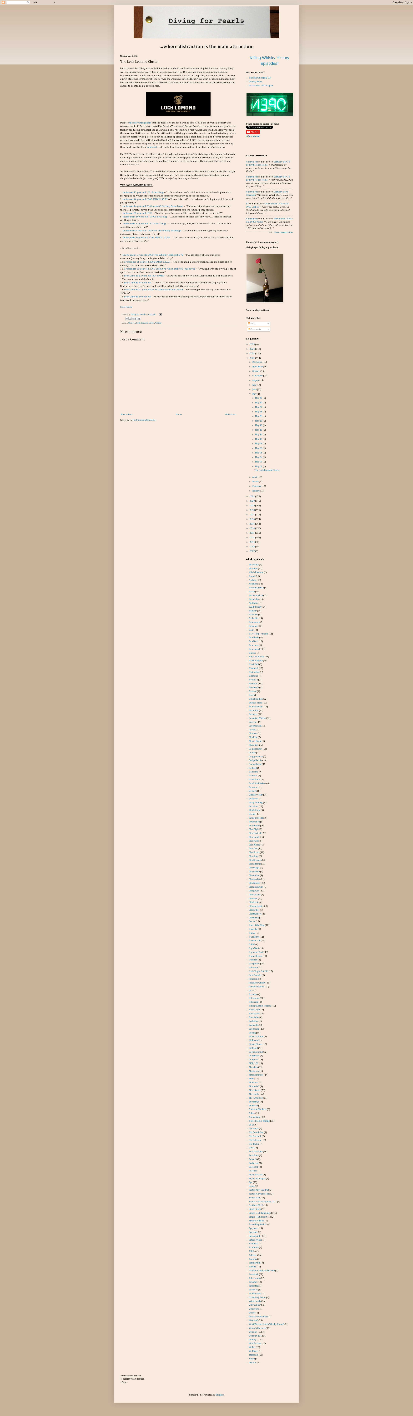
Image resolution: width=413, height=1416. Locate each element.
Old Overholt (255, 1136)
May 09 (259, 444)
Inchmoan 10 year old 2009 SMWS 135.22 (145, 199)
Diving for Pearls (138, 314)
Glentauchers (255, 914)
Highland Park (256, 952)
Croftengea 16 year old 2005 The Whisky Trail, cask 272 (153, 255)
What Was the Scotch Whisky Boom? (266, 1324)
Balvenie (253, 626)
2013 (252, 533)
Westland (253, 1320)
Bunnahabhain (256, 707)
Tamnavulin (254, 1263)
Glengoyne (254, 891)
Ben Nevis (254, 637)
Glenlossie (254, 902)
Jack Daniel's (255, 975)
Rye (250, 1182)
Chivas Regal (255, 741)
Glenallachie (255, 864)
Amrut (252, 576)
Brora (252, 695)
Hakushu (253, 929)
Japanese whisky (257, 983)
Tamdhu (253, 1259)
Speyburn (253, 1228)
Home (179, 414)
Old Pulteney (255, 1140)
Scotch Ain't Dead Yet (259, 1190)
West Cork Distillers (258, 1317)
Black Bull (254, 664)
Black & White (256, 660)
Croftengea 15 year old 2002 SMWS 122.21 (147, 262)
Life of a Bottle (256, 1036)
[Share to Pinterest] (139, 318)
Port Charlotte (256, 1151)
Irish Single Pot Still (258, 971)
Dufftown (253, 799)
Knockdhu (254, 1017)
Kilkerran (253, 1002)
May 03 (259, 462)
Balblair (253, 611)
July (254, 385)
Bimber (252, 653)
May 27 (259, 407)
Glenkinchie (255, 895)
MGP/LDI (253, 1063)
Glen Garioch (255, 833)
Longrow (253, 1059)
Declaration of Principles (261, 85)
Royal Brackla (255, 1175)
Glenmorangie (256, 906)
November (257, 367)
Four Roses (254, 826)
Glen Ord (253, 848)
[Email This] (127, 318)
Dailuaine (253, 772)
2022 (252, 358)
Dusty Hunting (256, 802)
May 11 (259, 439)
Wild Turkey (255, 1343)
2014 (252, 528)
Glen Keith (254, 841)
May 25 (259, 412)
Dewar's (253, 791)
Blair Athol (254, 672)
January (256, 491)
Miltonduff (254, 1086)
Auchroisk (254, 599)
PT (247, 204)
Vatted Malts (255, 1301)
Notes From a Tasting (259, 1121)
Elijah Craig (254, 810)
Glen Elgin (254, 829)
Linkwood (254, 1040)
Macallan (253, 1067)
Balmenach (254, 622)
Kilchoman (254, 998)
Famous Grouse (256, 818)
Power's (253, 1159)
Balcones (253, 615)
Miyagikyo (254, 1102)
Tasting (252, 1267)
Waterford (254, 1309)
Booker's (253, 680)
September (257, 376)
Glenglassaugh (256, 887)
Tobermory (254, 1278)
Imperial (253, 960)
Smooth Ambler (256, 1221)
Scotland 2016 (256, 1205)
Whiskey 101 (255, 1336)
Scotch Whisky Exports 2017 (263, 1201)
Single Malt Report (258, 1217)
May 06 (259, 448)
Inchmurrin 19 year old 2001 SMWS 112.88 (146, 237)
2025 (252, 344)
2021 (252, 496)
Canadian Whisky (257, 718)
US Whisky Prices (257, 1297)
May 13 (259, 434)
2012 (252, 537)
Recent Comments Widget (284, 232)
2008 (252, 547)
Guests (252, 921)
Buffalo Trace (255, 703)
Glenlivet (253, 898)
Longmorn (254, 1056)
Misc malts (254, 1094)
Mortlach (253, 1106)
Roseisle (253, 1171)
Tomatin (253, 1282)
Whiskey (253, 1332)
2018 (252, 510)
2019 (252, 506)
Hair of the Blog (257, 925)
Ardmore (253, 584)
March (255, 482)
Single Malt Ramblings (260, 1213)
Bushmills (254, 710)
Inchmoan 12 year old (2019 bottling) (143, 192)
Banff (251, 630)
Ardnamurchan (256, 588)
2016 (252, 519)
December (257, 362)
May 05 (259, 453)
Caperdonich (255, 726)
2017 (252, 515)
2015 (252, 524)
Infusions (253, 967)
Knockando (254, 1014)
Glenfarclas (254, 879)
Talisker (253, 1255)
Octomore (254, 1128)
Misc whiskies (256, 1098)
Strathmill (254, 1247)
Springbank (254, 1236)
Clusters (131, 323)
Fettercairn (254, 822)
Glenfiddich (254, 883)
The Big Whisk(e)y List (260, 78)
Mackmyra (254, 1071)
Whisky (158, 323)
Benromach (254, 649)
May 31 (259, 398)
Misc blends (254, 1090)
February (257, 486)
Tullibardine (255, 1294)
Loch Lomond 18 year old (137, 282)
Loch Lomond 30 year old (137, 296)
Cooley (252, 753)
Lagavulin (254, 1025)
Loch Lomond (142, 323)
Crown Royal (255, 764)
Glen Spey (253, 856)
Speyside (253, 1232)
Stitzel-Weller (255, 1240)
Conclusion (126, 307)
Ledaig (252, 1033)
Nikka (252, 1113)
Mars (251, 1079)
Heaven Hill (254, 940)
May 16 (259, 430)
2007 (252, 551)
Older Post (230, 414)
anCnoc (252, 1363)
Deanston (253, 787)
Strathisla (253, 1244)
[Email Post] (160, 314)
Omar (251, 1148)
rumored (152, 147)
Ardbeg (252, 580)
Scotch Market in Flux (259, 1194)
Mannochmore (256, 1075)
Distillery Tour (256, 795)
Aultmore (253, 603)
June (254, 389)
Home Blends (255, 956)
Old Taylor (254, 1144)
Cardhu (252, 730)
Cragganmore (256, 756)
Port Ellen (254, 1155)
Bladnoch (253, 668)
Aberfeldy (254, 565)
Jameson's (254, 979)
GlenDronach (255, 860)
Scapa (252, 1186)
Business (253, 714)
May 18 (259, 425)
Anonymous (252, 162)
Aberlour (253, 568)
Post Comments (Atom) (144, 420)
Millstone (253, 1083)
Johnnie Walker (256, 987)
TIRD (251, 1251)
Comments (255, 329)
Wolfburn (253, 1351)
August (255, 380)
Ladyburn (253, 1021)
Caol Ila (252, 722)
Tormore (253, 1290)
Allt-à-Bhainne (256, 572)
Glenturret (254, 918)
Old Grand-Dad (256, 1132)
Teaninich (253, 1274)
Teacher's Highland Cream (262, 1270)
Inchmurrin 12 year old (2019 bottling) (144, 223)
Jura (251, 990)
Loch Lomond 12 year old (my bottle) (144, 276)
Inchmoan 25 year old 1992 (137, 213)
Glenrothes (254, 910)
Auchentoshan (256, 595)
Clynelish (253, 745)
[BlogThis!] (130, 318)
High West (254, 948)
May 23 (259, 416)
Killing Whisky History (260, 1006)
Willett (252, 1347)
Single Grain (255, 1209)
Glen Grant (254, 837)
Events (252, 814)
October (256, 371)
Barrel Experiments (258, 634)
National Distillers (258, 1109)
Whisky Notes (255, 82)
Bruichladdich (256, 699)
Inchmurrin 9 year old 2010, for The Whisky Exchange (152, 230)
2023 (252, 353)
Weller (252, 1313)
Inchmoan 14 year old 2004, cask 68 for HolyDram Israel (153, 206)
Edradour (253, 806)
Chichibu (253, 737)
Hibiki (252, 944)
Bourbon (253, 684)
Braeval (253, 691)
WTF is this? (255, 1305)
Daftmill (253, 768)
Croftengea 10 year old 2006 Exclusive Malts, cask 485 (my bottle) (160, 269)
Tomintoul (254, 1286)
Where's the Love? (258, 1328)
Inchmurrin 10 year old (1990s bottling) (145, 217)
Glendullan (254, 875)
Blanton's (253, 676)
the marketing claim (140, 123)
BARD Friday (255, 607)
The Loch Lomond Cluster (267, 470)
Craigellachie (255, 760)
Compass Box (255, 749)
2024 (252, 349)
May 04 (259, 457)
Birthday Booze (256, 657)
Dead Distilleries (257, 783)
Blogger (220, 1395)
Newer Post (126, 414)
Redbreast (254, 1163)
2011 (252, 542)
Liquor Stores (255, 1044)
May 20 (259, 421)
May (254, 394)
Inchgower (254, 964)
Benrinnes (254, 645)
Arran (252, 591)
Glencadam (254, 871)
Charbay (253, 733)
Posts (253, 324)
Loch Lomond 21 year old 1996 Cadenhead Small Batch (153, 289)
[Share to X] (133, 318)
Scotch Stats (254, 1198)
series (151, 323)
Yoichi (252, 1359)
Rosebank (253, 1167)
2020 (252, 501)
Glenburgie (254, 868)
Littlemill (253, 1048)
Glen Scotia (254, 852)
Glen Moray (254, 845)
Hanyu (252, 933)
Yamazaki (253, 1355)
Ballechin (253, 618)
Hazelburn (254, 937)
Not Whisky (254, 1117)
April (255, 477)
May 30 (259, 403)
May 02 (259, 466)
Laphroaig (254, 1029)
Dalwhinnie (254, 779)
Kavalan (253, 994)
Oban (251, 1125)
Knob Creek (254, 1010)
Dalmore (253, 776)
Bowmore (254, 687)
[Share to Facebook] (136, 318)
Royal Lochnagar (257, 1178)
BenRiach (253, 641)
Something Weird (257, 1224)
